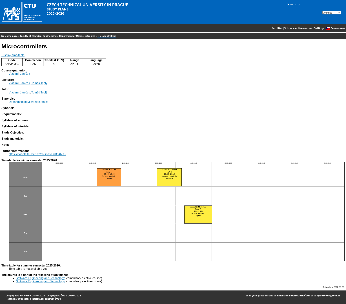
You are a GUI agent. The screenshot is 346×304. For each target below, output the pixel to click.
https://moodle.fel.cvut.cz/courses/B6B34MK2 (37, 154)
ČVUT (64, 295)
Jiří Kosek (25, 295)
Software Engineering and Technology (40, 278)
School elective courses (298, 28)
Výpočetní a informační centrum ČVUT (39, 298)
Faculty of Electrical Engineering (38, 35)
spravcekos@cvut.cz (328, 295)
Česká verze (338, 28)
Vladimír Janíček (19, 73)
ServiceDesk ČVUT (299, 295)
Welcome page (9, 35)
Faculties (277, 28)
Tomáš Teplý (39, 83)
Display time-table (13, 55)
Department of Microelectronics (77, 35)
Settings (319, 28)
